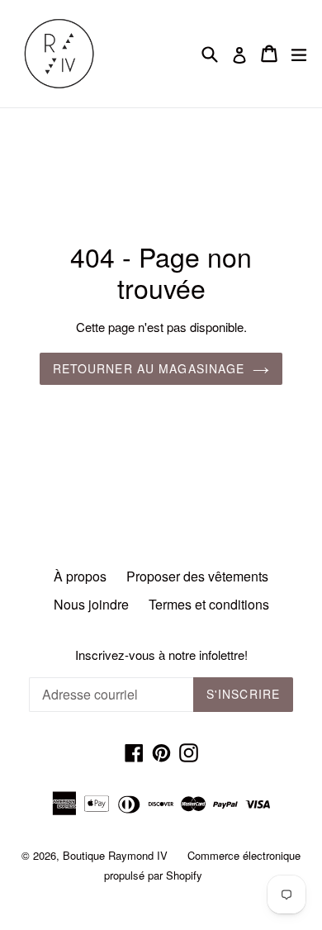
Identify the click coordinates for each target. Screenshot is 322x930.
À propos (80, 576)
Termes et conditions (209, 604)
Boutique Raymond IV (115, 855)
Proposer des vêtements (197, 576)
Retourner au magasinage (149, 368)
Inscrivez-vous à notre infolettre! (161, 655)
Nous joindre (91, 604)
